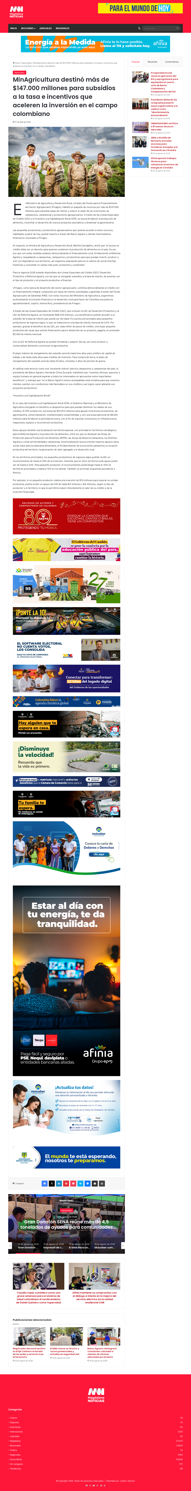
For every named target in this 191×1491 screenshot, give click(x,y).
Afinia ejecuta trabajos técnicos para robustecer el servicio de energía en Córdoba (164, 163)
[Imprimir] (102, 1184)
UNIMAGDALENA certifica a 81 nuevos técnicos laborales (164, 126)
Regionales (62, 28)
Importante (15, 1427)
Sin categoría (16, 1464)
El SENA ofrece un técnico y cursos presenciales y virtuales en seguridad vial (64, 1351)
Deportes (14, 1422)
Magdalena (15, 1441)
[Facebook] (45, 1184)
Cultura (13, 1418)
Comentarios (172, 61)
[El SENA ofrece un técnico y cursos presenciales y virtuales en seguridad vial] (66, 1336)
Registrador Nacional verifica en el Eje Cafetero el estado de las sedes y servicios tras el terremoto (29, 1353)
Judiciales (45, 28)
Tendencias (15, 1468)
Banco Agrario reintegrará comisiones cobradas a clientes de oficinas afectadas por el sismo (102, 1353)
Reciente (152, 61)
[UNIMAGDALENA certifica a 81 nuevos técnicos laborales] (140, 127)
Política (13, 1450)
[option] (66, 1224)
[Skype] (80, 1184)
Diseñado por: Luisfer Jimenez (121, 1481)
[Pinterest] (66, 1184)
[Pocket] (73, 1184)
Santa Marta (16, 1459)
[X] (52, 1184)
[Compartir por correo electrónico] (95, 1184)
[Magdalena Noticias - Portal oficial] (16, 12)
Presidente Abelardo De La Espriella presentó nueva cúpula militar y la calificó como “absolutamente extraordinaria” (164, 107)
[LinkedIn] (59, 1184)
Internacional (16, 1431)
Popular (136, 61)
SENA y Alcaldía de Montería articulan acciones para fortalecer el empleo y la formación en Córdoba (164, 144)
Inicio (13, 28)
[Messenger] (88, 1184)
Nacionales (27, 63)
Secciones (27, 28)
